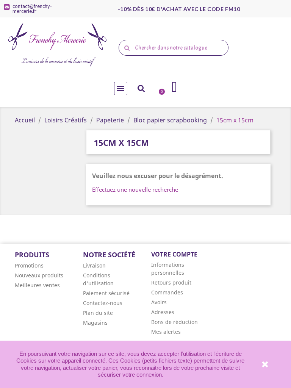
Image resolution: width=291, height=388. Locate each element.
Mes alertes (166, 331)
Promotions (29, 265)
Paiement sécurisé (106, 293)
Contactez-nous (102, 303)
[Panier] (159, 88)
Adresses (162, 312)
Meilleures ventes (37, 285)
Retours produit (171, 282)
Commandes (167, 292)
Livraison (94, 265)
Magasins (95, 322)
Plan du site (98, 312)
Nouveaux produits (39, 275)
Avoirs (159, 302)
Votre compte (174, 254)
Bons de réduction (174, 321)
